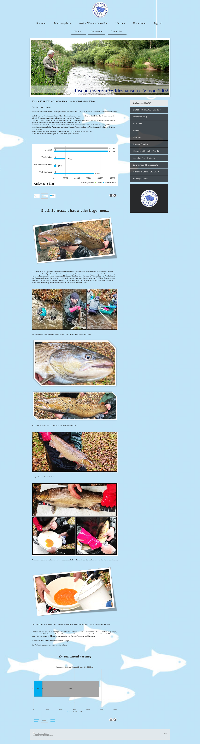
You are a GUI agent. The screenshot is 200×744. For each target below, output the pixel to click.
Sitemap (46, 734)
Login (165, 733)
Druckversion (39, 734)
